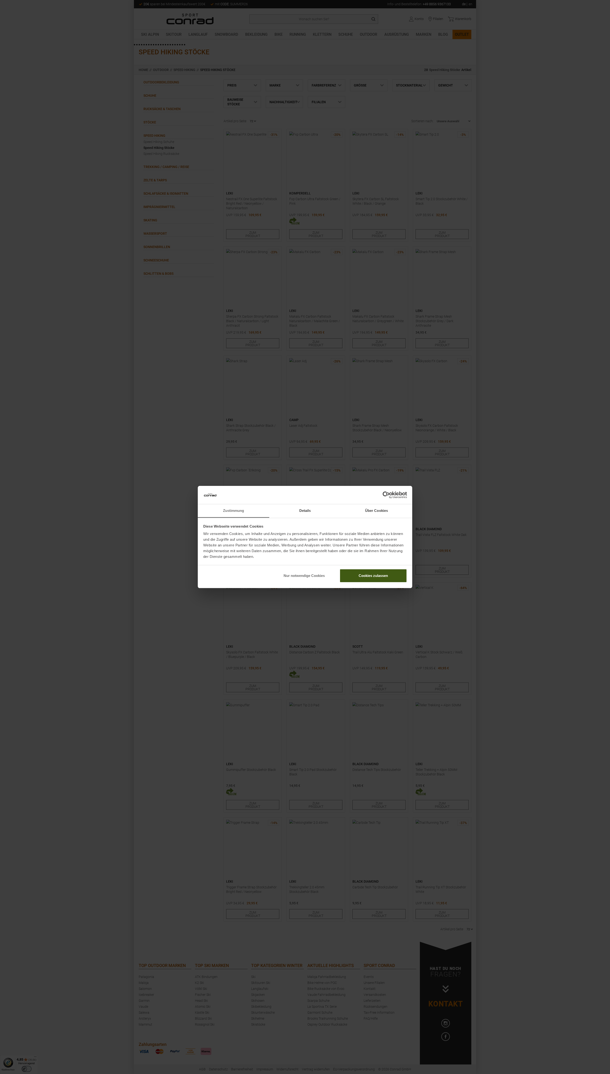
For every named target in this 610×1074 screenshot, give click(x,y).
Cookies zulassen (373, 576)
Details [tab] (305, 511)
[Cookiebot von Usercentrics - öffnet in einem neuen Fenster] (386, 495)
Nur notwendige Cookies (304, 576)
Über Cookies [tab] (376, 511)
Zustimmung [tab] (233, 511)
